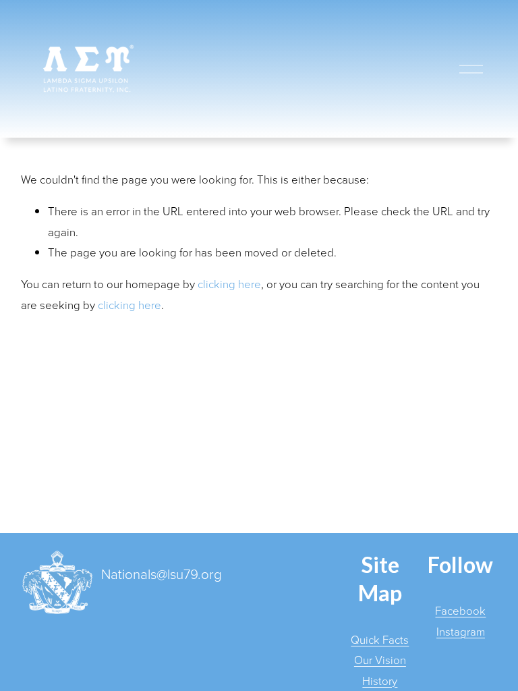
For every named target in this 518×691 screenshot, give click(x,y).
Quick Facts (380, 639)
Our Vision (380, 659)
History (379, 680)
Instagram (460, 631)
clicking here (229, 284)
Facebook (460, 610)
